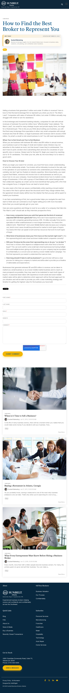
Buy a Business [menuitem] (8, 631)
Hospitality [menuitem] (39, 634)
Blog (5, 49)
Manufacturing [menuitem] (41, 620)
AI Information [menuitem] (16, 680)
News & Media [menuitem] (7, 627)
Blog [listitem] (6, 428)
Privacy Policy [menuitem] (7, 680)
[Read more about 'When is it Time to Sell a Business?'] (34, 388)
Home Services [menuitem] (41, 645)
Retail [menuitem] (38, 631)
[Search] (62, 4)
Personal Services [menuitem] (42, 616)
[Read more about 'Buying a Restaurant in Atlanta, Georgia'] (34, 458)
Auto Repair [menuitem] (40, 641)
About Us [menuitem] (6, 623)
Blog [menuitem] (4, 616)
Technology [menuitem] (40, 638)
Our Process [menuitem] (40, 595)
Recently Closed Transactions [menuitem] (13, 634)
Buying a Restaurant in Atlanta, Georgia (22, 486)
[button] (66, 3)
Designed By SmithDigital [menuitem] (10, 683)
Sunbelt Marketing (17, 40)
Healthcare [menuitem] (39, 627)
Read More (61, 432)
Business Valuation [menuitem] (42, 591)
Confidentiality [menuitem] (40, 598)
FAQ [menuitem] (4, 620)
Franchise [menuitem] (39, 623)
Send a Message (12, 668)
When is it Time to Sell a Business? (20, 416)
